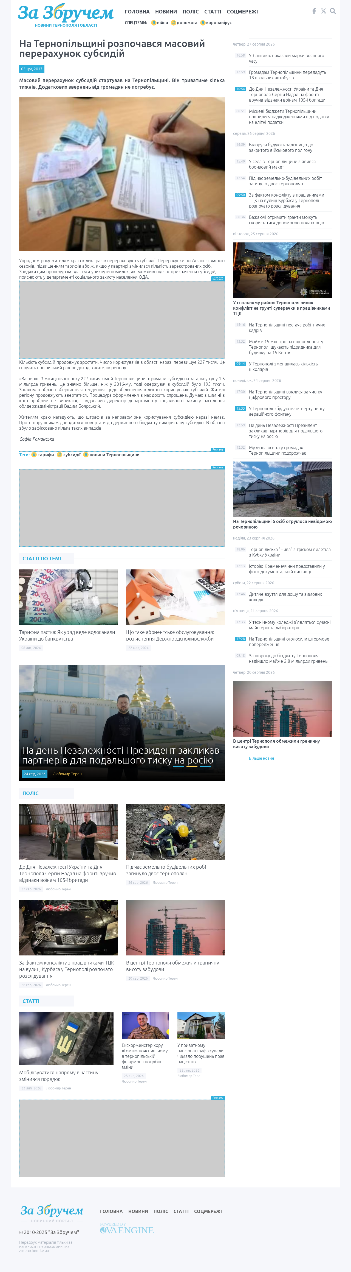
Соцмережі (242, 11)
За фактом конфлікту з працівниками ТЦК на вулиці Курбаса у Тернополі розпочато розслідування (66, 969)
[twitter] (324, 12)
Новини (166, 11)
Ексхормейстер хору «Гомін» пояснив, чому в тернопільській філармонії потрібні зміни (145, 1056)
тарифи (46, 454)
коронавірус (219, 22)
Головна (137, 11)
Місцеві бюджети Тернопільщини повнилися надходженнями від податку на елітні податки (289, 117)
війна (162, 22)
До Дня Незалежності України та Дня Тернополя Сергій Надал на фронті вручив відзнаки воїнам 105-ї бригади (67, 873)
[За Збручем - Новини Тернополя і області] (66, 13)
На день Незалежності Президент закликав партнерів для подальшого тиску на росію (285, 431)
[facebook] (314, 12)
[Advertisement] (122, 319)
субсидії (71, 454)
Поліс (191, 11)
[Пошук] (333, 11)
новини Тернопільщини (115, 454)
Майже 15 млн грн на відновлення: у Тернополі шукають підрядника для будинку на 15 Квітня (286, 347)
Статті (212, 11)
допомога (187, 22)
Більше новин (261, 758)
